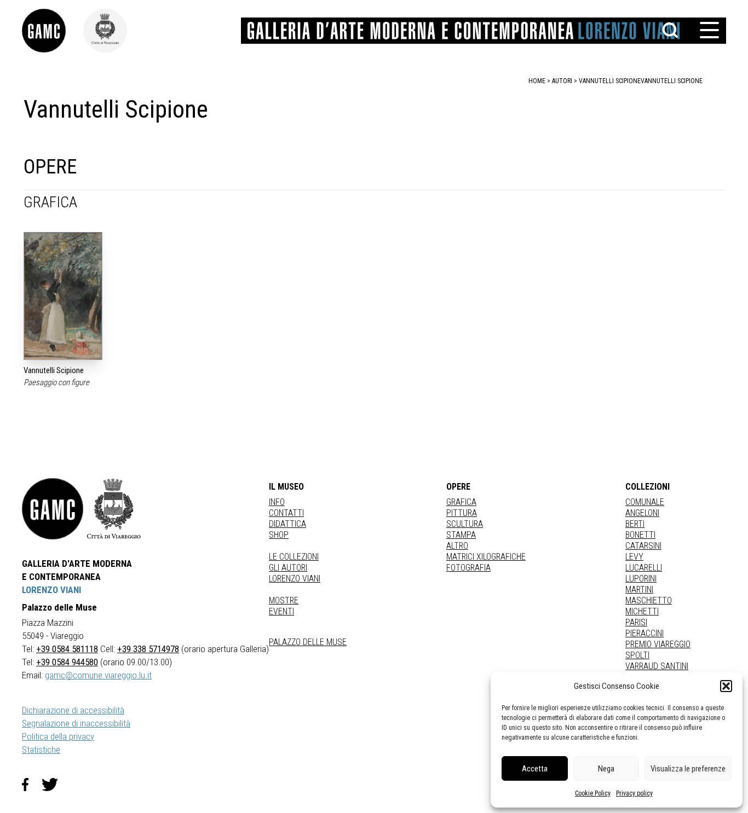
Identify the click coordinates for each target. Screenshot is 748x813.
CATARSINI (643, 546)
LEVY (634, 556)
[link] (52, 31)
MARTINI (639, 589)
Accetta (535, 769)
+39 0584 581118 (67, 648)
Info (277, 502)
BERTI (635, 524)
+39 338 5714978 (148, 648)
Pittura (461, 513)
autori (562, 81)
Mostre (283, 600)
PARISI (636, 622)
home (536, 81)
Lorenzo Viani (294, 578)
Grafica (461, 502)
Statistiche (41, 749)
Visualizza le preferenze (688, 769)
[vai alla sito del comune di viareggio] (114, 508)
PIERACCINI (644, 633)
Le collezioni (294, 556)
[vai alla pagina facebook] (32, 784)
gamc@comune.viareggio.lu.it (98, 675)
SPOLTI (637, 655)
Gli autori (288, 567)
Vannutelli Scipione (672, 81)
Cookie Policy (593, 793)
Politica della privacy (58, 736)
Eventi (281, 611)
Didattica (287, 524)
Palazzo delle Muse (308, 642)
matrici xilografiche (486, 556)
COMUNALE (644, 502)
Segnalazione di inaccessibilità (76, 723)
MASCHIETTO (648, 600)
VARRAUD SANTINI (656, 666)
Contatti (286, 513)
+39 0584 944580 (67, 662)
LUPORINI (641, 578)
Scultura (464, 524)
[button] (726, 686)
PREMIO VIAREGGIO (658, 644)
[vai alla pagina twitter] (54, 784)
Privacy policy (634, 793)
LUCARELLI (643, 567)
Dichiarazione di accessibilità (73, 710)
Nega (606, 769)
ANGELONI (642, 513)
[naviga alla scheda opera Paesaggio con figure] (63, 296)
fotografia (468, 567)
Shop (279, 535)
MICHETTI (642, 611)
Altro (457, 546)
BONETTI (640, 535)
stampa (461, 535)
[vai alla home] (52, 508)
